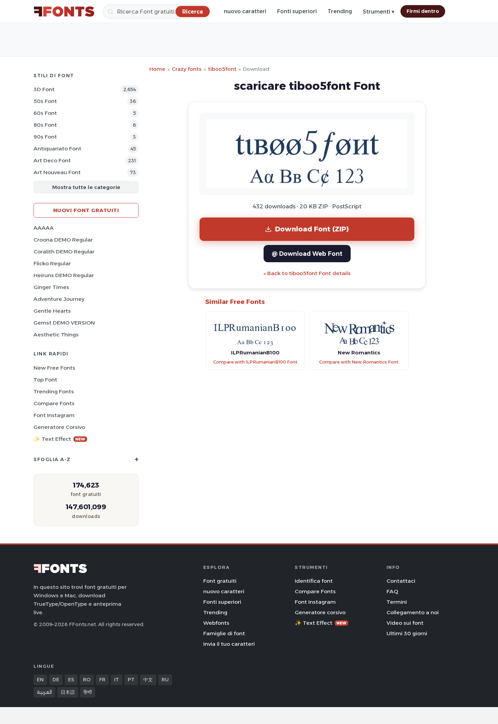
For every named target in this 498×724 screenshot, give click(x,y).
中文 (148, 680)
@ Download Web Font (307, 253)
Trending (340, 11)
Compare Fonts (54, 403)
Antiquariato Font (57, 148)
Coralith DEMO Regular (64, 251)
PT (131, 680)
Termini (397, 602)
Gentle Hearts (52, 311)
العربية (44, 692)
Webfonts (216, 623)
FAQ (392, 591)
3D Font (44, 89)
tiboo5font (222, 69)
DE (56, 680)
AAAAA (44, 228)
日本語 (68, 692)
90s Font (45, 136)
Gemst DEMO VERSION (64, 322)
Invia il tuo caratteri (229, 644)
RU (165, 680)
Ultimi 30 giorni (407, 633)
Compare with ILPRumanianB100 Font (255, 362)
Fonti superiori (297, 11)
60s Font (45, 113)
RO (86, 680)
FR (102, 680)
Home (157, 69)
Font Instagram (54, 415)
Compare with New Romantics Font (358, 362)
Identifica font (314, 581)
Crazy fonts (187, 69)
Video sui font (405, 623)
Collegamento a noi (413, 612)
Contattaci (401, 581)
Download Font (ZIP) (312, 229)
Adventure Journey (59, 299)
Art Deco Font (52, 160)
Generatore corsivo (59, 427)
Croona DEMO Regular (63, 239)
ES (71, 680)
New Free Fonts (54, 368)
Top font (45, 379)
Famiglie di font (224, 633)
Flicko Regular (52, 263)
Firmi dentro (423, 11)
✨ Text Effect (59, 439)
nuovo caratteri (245, 11)
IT (116, 680)
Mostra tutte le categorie (86, 187)
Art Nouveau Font (57, 172)
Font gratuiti (219, 581)
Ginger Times (51, 287)
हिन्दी (88, 692)
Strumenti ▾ (378, 11)
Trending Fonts (54, 391)
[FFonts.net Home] (64, 11)
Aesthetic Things (56, 334)
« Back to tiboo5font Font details (307, 273)
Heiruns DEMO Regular (64, 275)
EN (40, 680)
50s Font (45, 101)
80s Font (45, 125)
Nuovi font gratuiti (86, 210)
